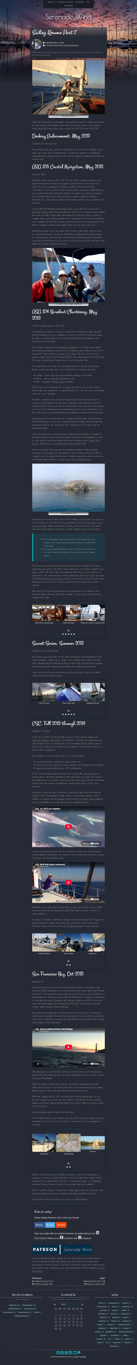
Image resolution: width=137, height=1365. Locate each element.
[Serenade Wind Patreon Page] (68, 1249)
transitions (126, 1303)
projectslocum (103, 1321)
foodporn (119, 1339)
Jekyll (76, 1357)
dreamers (115, 1306)
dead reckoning (53, 578)
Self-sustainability (9, 1312)
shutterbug (128, 1342)
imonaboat (116, 1317)
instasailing (126, 1321)
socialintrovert (116, 1335)
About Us (51, 2)
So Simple (83, 1357)
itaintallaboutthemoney (125, 1324)
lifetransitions (103, 1314)
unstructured (117, 1342)
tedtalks (126, 1335)
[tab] (63, 634)
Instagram (86, 1238)
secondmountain (114, 1303)
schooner (126, 1317)
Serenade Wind (69, 17)
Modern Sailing (74, 1000)
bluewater (115, 1314)
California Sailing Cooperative (46, 740)
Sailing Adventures (71, 45)
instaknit (100, 1342)
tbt (108, 1342)
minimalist (99, 1332)
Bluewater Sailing (40, 212)
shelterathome (115, 1328)
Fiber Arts (37, 1312)
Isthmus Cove (38, 418)
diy (110, 1339)
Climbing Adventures (15, 1309)
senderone (111, 1324)
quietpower (104, 1335)
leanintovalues (127, 1306)
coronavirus (100, 1339)
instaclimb (101, 1324)
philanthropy (102, 1328)
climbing (115, 1310)
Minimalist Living (30, 1309)
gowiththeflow (111, 1332)
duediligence (105, 1317)
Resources (68, 5)
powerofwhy (105, 1310)
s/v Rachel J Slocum (65, 2)
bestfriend (129, 1339)
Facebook (68, 1238)
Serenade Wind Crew (61, 1261)
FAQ (87, 2)
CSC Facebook (69, 926)
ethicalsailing (114, 1346)
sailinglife (125, 1310)
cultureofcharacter (103, 1306)
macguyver (127, 1328)
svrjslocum (115, 1321)
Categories (79, 2)
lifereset (102, 1303)
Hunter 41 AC (64, 353)
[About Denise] (37, 44)
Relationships (14, 1305)
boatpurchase (126, 1314)
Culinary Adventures (25, 1312)
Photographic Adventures (22, 1316)
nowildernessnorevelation (127, 1332)
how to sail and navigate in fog (75, 459)
